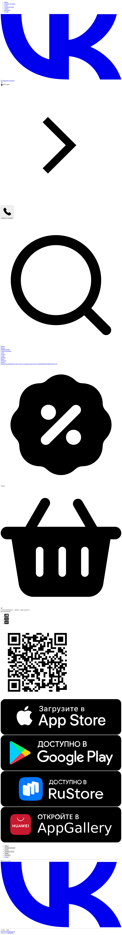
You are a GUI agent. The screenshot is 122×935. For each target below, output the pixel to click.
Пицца (3, 346)
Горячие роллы (5, 349)
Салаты (3, 354)
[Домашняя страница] (7, 80)
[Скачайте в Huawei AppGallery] (61, 842)
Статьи (6, 857)
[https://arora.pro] (7, 933)
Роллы (3, 348)
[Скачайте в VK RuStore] (61, 806)
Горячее (3, 357)
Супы (2, 356)
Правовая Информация (8, 931)
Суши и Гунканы (6, 351)
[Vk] (61, 79)
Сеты (2, 352)
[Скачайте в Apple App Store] (61, 734)
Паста (2, 359)
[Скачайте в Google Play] (61, 770)
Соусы (3, 362)
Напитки (3, 360)
